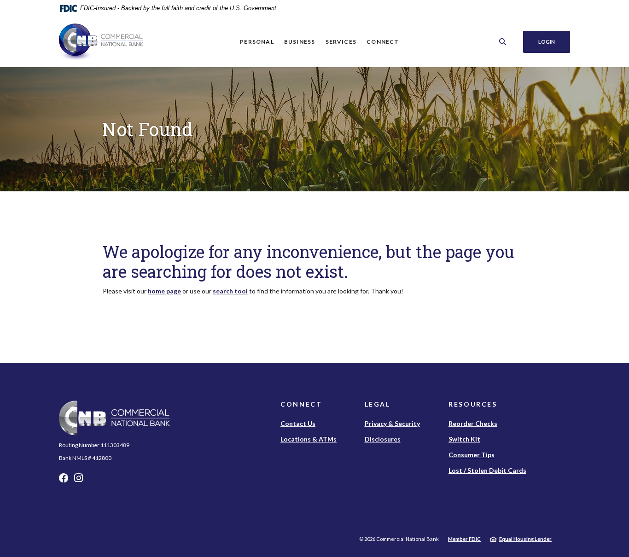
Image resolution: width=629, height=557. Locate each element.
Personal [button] (257, 41)
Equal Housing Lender (525, 539)
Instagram (78, 480)
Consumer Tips (471, 455)
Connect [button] (383, 41)
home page (164, 291)
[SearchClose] (502, 42)
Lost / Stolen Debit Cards (487, 470)
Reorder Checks (472, 423)
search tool (230, 291)
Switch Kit (464, 439)
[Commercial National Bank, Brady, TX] (101, 41)
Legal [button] (377, 404)
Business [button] (299, 41)
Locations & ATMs (308, 439)
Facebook (63, 480)
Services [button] (341, 41)
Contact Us (297, 423)
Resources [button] (472, 404)
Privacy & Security (392, 423)
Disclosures (383, 439)
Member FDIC (464, 539)
